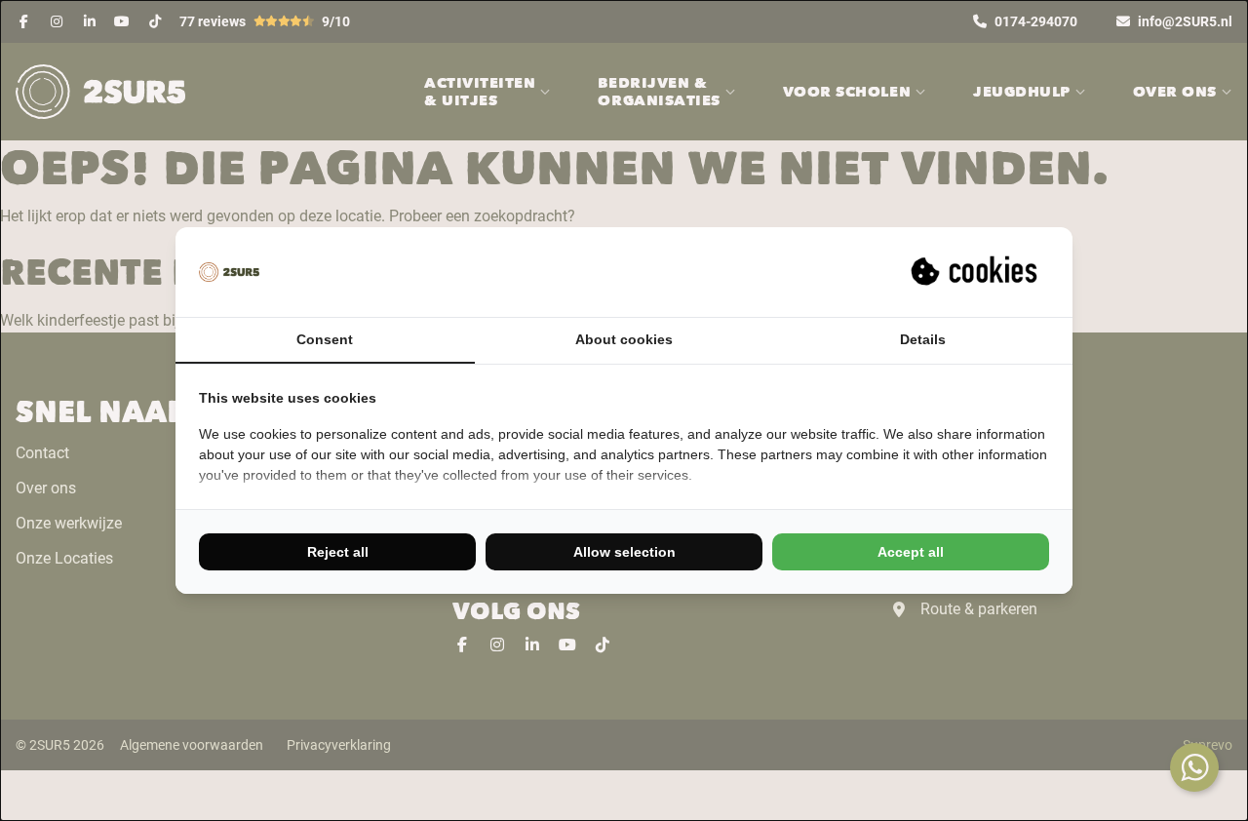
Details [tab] (923, 339)
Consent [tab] (324, 339)
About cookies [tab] (624, 339)
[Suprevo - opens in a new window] (976, 272)
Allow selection (624, 552)
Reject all (338, 552)
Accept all (911, 552)
